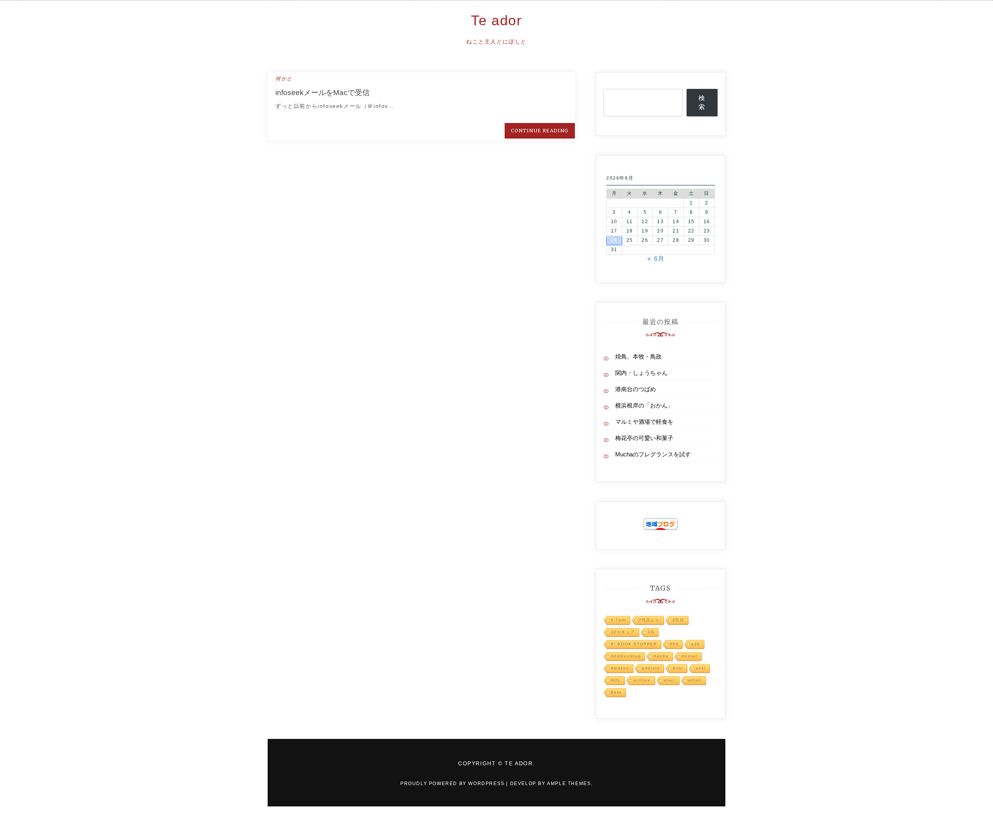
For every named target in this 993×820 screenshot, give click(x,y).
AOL (616, 680)
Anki (678, 668)
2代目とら (649, 620)
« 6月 (655, 258)
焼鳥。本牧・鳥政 (638, 356)
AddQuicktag (626, 656)
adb (695, 644)
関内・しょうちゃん (641, 372)
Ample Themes (569, 783)
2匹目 (679, 620)
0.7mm (618, 620)
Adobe (661, 656)
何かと (283, 78)
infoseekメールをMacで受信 (322, 92)
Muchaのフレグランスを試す (653, 454)
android (651, 668)
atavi (669, 680)
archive (641, 680)
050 (674, 644)
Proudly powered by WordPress (453, 783)
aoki (701, 668)
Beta (616, 692)
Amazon (620, 668)
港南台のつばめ (635, 389)
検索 (702, 102)
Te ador (496, 20)
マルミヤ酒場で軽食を (644, 421)
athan (695, 680)
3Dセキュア (623, 632)
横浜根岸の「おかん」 (644, 405)
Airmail (689, 656)
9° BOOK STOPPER (634, 644)
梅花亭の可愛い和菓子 (644, 438)
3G (651, 632)
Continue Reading (539, 130)
